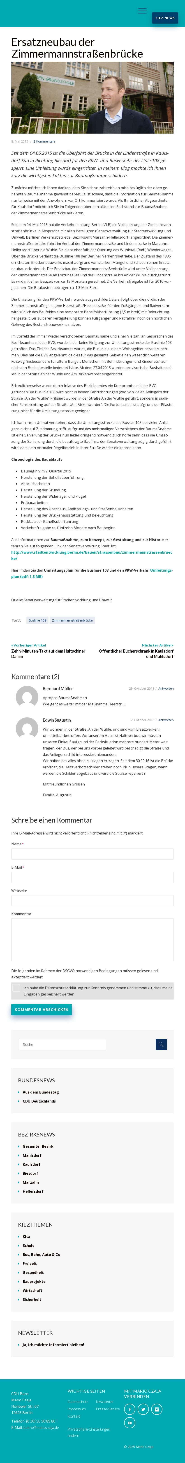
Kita (26, 1236)
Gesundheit (33, 1272)
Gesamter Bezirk (38, 1146)
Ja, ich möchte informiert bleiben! (53, 1344)
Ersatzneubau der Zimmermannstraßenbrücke (77, 47)
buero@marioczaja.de (41, 1427)
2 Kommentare (44, 141)
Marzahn (31, 1182)
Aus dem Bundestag (41, 1092)
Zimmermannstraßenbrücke (72, 620)
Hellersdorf (33, 1191)
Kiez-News (165, 18)
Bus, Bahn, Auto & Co (41, 1254)
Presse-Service (108, 1409)
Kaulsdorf (31, 1164)
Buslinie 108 (37, 620)
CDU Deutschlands (39, 1101)
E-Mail (16, 867)
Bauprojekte (34, 1281)
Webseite (19, 890)
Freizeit (30, 1263)
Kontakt (74, 1416)
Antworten (166, 688)
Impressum (77, 1409)
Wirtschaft (32, 1290)
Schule (29, 1245)
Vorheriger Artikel (30, 645)
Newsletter (105, 1401)
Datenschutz (78, 1401)
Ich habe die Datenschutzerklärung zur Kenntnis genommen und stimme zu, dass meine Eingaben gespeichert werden (98, 991)
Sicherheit (32, 1299)
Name (16, 843)
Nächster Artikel (156, 645)
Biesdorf (30, 1173)
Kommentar (21, 913)
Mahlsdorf (32, 1155)
